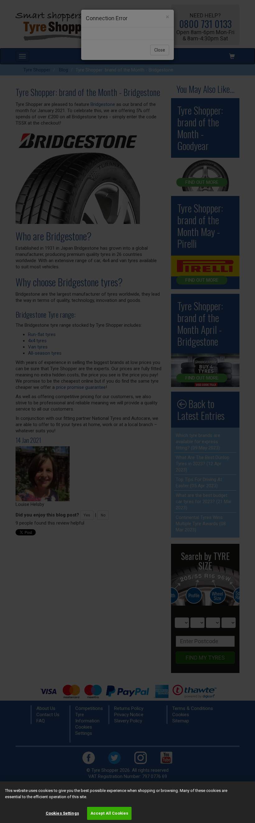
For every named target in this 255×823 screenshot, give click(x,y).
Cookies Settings (62, 813)
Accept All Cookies (109, 813)
